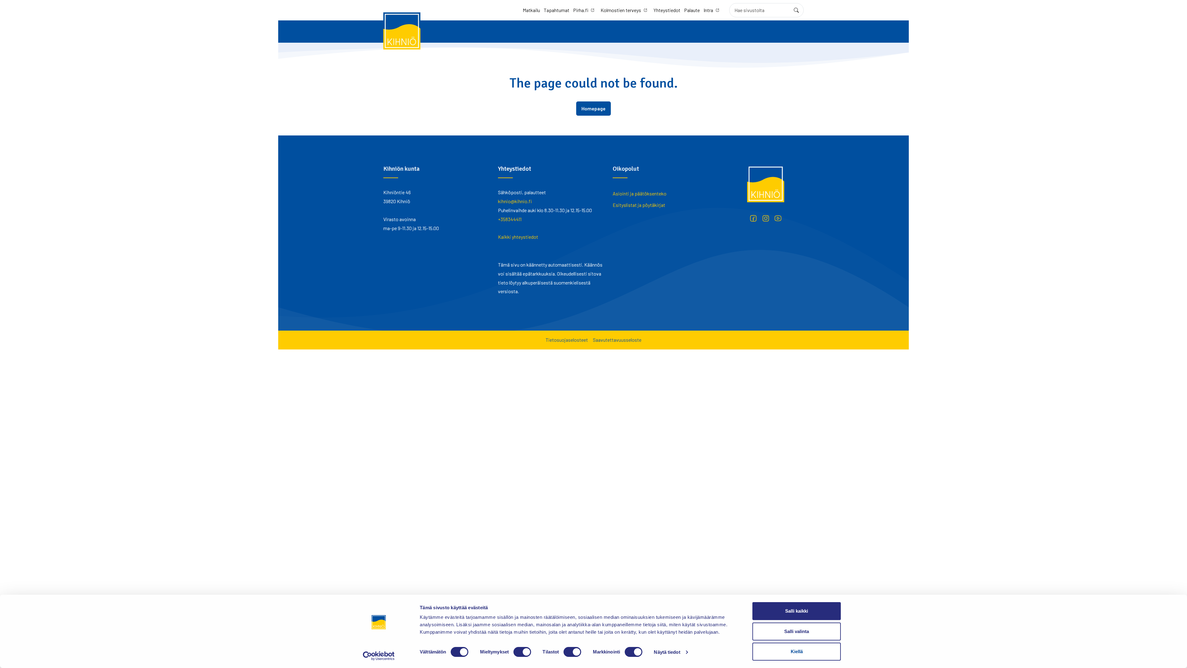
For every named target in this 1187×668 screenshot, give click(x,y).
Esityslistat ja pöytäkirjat (639, 205)
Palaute (692, 10)
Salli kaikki (796, 611)
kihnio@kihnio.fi (515, 201)
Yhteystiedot (666, 10)
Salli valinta (796, 631)
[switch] (522, 652)
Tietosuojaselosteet (567, 340)
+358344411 (509, 219)
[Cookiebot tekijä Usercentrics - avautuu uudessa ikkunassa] (379, 656)
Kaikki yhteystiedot (518, 237)
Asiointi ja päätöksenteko (639, 193)
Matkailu (531, 10)
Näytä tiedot (667, 652)
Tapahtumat (556, 10)
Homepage (593, 108)
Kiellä (797, 651)
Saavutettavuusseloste (617, 340)
